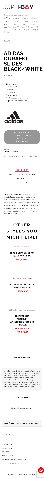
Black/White (13, 156)
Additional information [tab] (22, 174)
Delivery (5, 452)
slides (31, 156)
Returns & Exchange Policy (14, 459)
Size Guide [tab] (22, 183)
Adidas (6, 156)
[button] (7, 18)
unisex (36, 156)
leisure (26, 156)
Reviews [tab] (22, 178)
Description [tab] (22, 170)
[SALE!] (22, 310)
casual (21, 156)
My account (7, 448)
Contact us (7, 444)
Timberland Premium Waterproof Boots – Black (22, 320)
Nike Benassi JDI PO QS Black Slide (22, 254)
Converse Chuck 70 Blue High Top (22, 286)
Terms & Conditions (10, 463)
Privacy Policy (8, 456)
